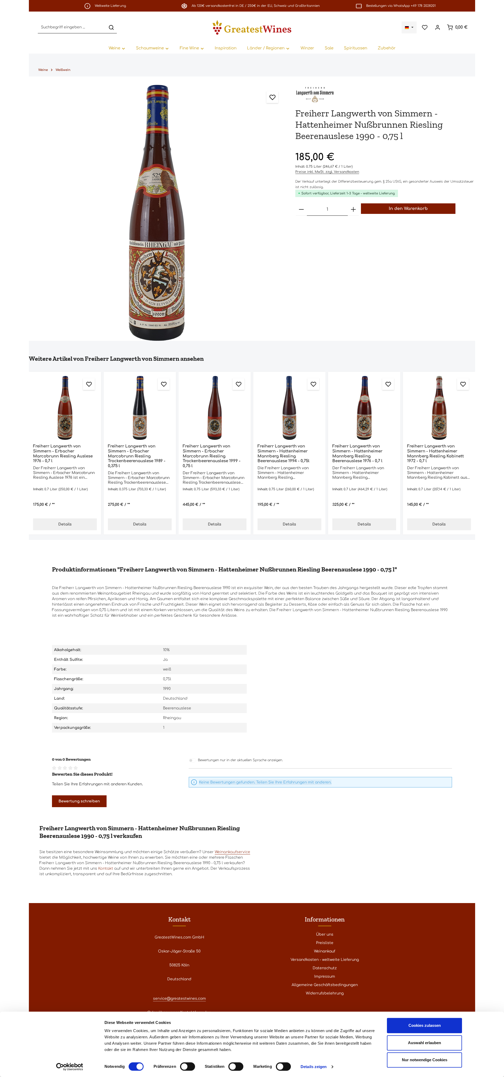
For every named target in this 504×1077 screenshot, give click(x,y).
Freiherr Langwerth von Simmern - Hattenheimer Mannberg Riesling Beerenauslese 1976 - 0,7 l (357, 453)
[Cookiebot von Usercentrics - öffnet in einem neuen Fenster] (70, 1067)
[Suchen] (111, 27)
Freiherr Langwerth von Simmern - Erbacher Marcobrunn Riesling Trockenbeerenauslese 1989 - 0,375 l (136, 456)
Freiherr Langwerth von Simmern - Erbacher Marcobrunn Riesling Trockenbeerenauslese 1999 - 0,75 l (211, 456)
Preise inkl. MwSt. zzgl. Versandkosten (327, 172)
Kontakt (105, 868)
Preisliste (324, 943)
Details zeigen (314, 1066)
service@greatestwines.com (179, 999)
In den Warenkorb (408, 208)
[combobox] (72, 27)
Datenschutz (325, 968)
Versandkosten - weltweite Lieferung (325, 960)
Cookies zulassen (424, 1025)
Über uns (324, 934)
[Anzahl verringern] (301, 209)
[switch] (187, 1066)
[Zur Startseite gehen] (252, 27)
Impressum (324, 976)
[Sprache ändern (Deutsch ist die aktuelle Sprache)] (409, 27)
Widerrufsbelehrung (325, 993)
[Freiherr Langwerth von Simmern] (315, 94)
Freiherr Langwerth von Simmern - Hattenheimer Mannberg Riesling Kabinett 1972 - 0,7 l (435, 453)
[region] (157, 213)
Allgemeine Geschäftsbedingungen (325, 985)
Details (65, 524)
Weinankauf (324, 951)
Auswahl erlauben (424, 1042)
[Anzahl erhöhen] (353, 209)
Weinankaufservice (232, 852)
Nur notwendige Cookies (424, 1060)
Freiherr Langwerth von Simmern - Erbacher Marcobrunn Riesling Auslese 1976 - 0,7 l (63, 453)
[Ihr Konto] (437, 27)
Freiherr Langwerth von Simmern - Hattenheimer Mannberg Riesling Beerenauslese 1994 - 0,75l (283, 453)
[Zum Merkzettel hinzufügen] (272, 97)
